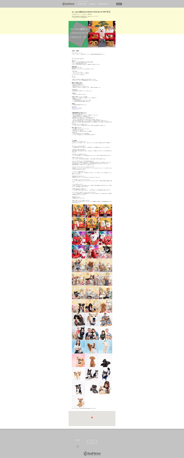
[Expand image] (78, 211)
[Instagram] (77, 446)
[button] (92, 4)
